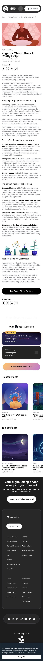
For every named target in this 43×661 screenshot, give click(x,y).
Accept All (21, 657)
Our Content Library (13, 564)
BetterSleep (29, 169)
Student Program (27, 555)
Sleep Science (11, 569)
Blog (3, 17)
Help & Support (27, 592)
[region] (21, 652)
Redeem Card (26, 546)
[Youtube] (25, 618)
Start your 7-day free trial (21, 499)
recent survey (8, 83)
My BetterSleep (12, 541)
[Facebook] (9, 619)
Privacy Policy (11, 583)
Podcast (9, 560)
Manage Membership (14, 546)
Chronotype (26, 597)
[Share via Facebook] (3, 68)
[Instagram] (17, 619)
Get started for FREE (21, 367)
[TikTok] (21, 619)
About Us (25, 583)
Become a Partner (28, 550)
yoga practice (23, 105)
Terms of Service (12, 588)
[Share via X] (7, 68)
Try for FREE (32, 9)
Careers (24, 588)
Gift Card (25, 541)
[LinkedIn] (30, 619)
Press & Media (11, 550)
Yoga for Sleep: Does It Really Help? (22, 17)
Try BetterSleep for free (21, 291)
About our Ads (11, 597)
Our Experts (26, 601)
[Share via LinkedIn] (11, 68)
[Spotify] (34, 618)
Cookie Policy (11, 592)
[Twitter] (13, 619)
